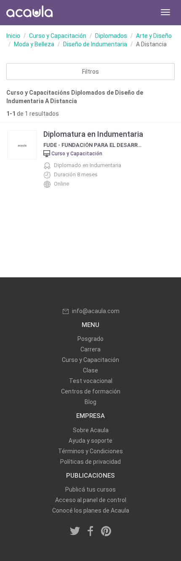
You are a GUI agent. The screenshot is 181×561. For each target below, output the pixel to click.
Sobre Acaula (91, 430)
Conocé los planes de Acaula (90, 510)
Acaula (29, 12)
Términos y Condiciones (90, 451)
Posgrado (90, 338)
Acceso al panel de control (90, 500)
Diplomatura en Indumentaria (93, 134)
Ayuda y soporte (90, 440)
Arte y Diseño (154, 35)
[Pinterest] (106, 531)
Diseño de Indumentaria (95, 44)
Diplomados (111, 35)
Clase (90, 370)
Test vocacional (90, 381)
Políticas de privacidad (90, 461)
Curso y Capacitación (57, 35)
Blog (90, 402)
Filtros (90, 71)
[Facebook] (90, 531)
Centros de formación (90, 391)
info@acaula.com (96, 311)
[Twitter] (75, 531)
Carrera (90, 349)
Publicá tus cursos (90, 489)
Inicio (13, 35)
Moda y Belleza (34, 44)
